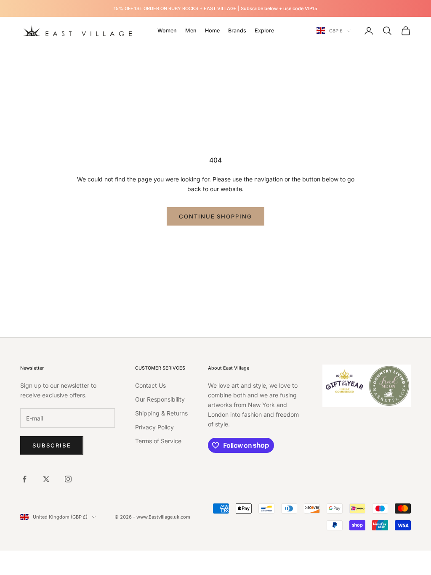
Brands (237, 30)
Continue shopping (215, 216)
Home (212, 30)
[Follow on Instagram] (68, 479)
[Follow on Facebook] (24, 479)
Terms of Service (158, 441)
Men (191, 30)
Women (167, 30)
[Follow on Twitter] (46, 479)
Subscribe (51, 445)
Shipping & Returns (161, 413)
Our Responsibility (160, 399)
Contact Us (150, 385)
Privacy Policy (154, 427)
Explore (264, 30)
